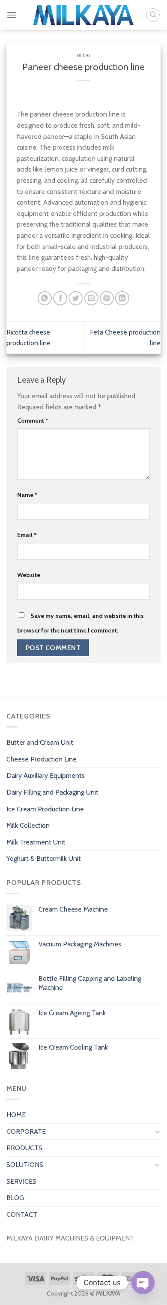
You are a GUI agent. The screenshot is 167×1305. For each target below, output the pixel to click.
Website (28, 575)
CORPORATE (26, 1131)
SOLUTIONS (24, 1165)
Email (27, 535)
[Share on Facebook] (60, 298)
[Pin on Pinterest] (107, 298)
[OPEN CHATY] (143, 1282)
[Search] (153, 15)
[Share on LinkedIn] (122, 298)
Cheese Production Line (41, 759)
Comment (32, 420)
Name (27, 495)
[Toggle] (157, 1131)
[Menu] (11, 14)
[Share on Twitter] (76, 298)
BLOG (15, 1198)
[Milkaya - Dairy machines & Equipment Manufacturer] (83, 15)
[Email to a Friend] (91, 298)
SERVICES (21, 1181)
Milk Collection (28, 825)
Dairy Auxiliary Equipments (45, 775)
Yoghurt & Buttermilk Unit (43, 858)
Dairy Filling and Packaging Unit (52, 792)
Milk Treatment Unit (36, 842)
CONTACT (21, 1214)
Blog (83, 55)
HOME (16, 1115)
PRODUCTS (24, 1148)
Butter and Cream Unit (39, 742)
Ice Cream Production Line (45, 809)
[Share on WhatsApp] (45, 298)
